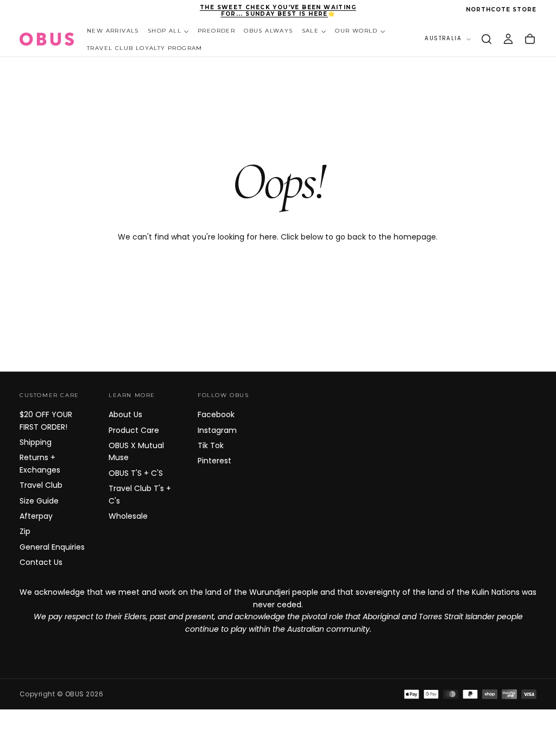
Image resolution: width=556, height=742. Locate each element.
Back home (278, 272)
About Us (125, 414)
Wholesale (128, 516)
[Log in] (508, 39)
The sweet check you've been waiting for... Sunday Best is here (278, 11)
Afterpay (36, 516)
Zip (25, 531)
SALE (310, 30)
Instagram (217, 430)
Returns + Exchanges (40, 463)
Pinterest (214, 460)
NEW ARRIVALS (113, 30)
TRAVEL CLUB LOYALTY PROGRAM (145, 48)
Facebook (216, 414)
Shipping (36, 442)
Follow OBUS (223, 395)
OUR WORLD (356, 30)
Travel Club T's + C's (140, 494)
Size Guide (39, 500)
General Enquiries (52, 547)
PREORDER (216, 30)
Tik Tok (211, 445)
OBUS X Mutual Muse (136, 451)
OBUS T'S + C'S (136, 473)
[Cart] (529, 39)
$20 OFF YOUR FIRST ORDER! (46, 420)
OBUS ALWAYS (268, 30)
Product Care (134, 430)
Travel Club (41, 485)
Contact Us (41, 562)
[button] (486, 39)
